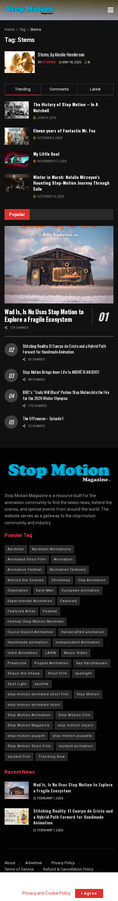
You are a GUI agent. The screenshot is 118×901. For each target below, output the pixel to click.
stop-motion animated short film (38, 694)
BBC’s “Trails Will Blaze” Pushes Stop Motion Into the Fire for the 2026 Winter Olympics (66, 395)
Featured (68, 601)
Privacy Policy (63, 863)
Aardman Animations (51, 549)
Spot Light (17, 684)
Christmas (60, 580)
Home (10, 29)
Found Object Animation (30, 632)
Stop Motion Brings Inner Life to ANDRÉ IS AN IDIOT (61, 372)
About (10, 863)
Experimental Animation (30, 601)
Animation (63, 559)
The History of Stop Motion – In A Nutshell (65, 107)
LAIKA (50, 653)
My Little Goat (46, 154)
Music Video (75, 653)
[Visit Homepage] (30, 10)
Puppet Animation (51, 663)
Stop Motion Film (74, 715)
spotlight (83, 673)
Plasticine (17, 663)
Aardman (16, 549)
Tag (22, 29)
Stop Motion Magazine (29, 725)
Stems (35, 29)
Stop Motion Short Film (29, 746)
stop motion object (75, 725)
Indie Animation (23, 653)
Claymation (18, 590)
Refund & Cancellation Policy (68, 869)
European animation (81, 590)
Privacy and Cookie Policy (46, 893)
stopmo (49, 62)
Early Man (45, 590)
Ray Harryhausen (91, 663)
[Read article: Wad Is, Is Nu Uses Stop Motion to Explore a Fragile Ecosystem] (59, 264)
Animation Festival (25, 570)
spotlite (41, 684)
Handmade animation (28, 642)
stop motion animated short (34, 705)
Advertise (33, 863)
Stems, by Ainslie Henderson (61, 54)
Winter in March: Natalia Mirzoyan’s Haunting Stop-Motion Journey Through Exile (71, 183)
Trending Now (51, 757)
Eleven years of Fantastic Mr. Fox (64, 130)
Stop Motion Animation (29, 715)
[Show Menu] (110, 10)
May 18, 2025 (71, 62)
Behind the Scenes (26, 580)
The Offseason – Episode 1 (43, 418)
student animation (76, 746)
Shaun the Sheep (24, 673)
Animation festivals (68, 570)
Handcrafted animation (82, 632)
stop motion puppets (72, 736)
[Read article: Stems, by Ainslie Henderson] (20, 62)
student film (19, 757)
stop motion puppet (26, 736)
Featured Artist (21, 611)
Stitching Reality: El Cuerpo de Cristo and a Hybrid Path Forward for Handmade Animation (64, 349)
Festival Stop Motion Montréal (36, 621)
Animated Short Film (27, 559)
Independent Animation (78, 642)
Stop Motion (88, 694)
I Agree (89, 893)
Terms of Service (19, 869)
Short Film (57, 673)
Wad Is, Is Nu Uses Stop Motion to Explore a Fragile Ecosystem (44, 315)
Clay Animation (92, 580)
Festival (50, 611)
